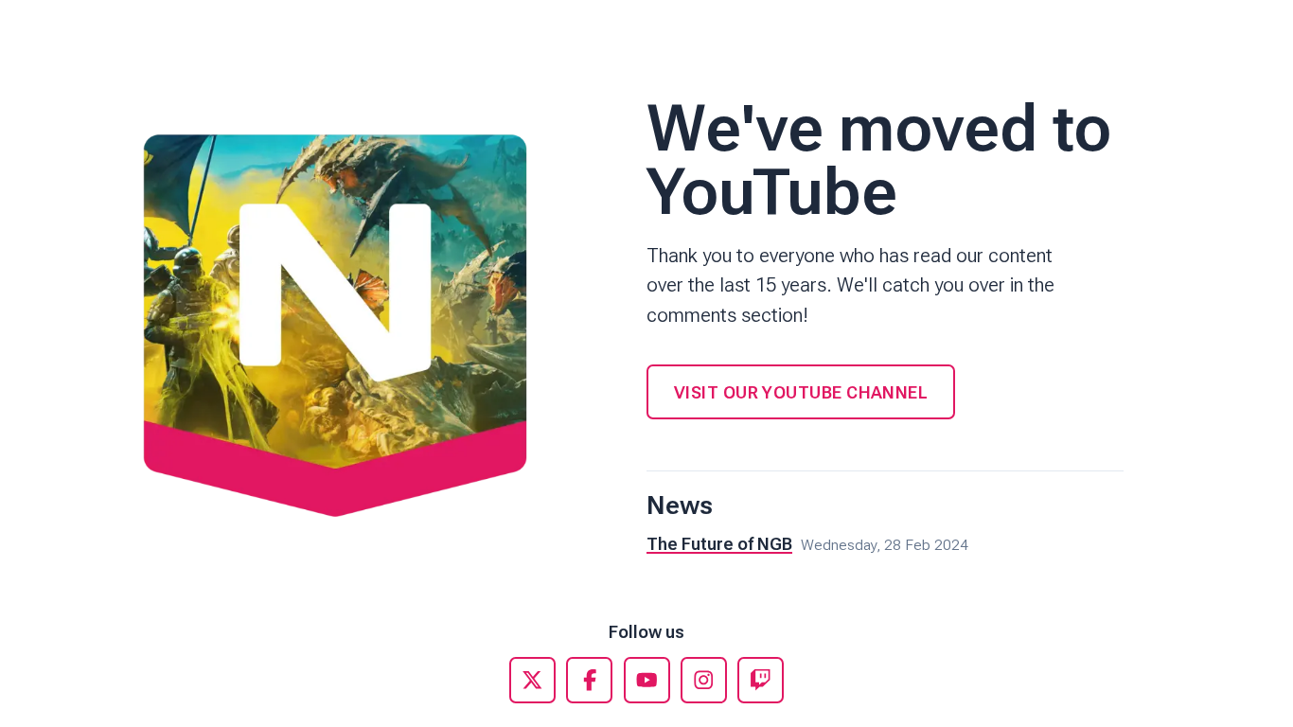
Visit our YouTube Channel (801, 392)
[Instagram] (704, 680)
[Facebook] (589, 680)
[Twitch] (760, 680)
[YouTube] (647, 680)
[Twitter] (532, 680)
